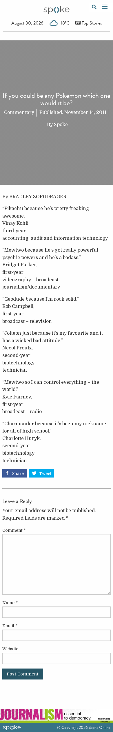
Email (9, 626)
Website (10, 649)
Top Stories (91, 23)
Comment (13, 530)
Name (10, 602)
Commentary (19, 112)
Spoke (61, 124)
